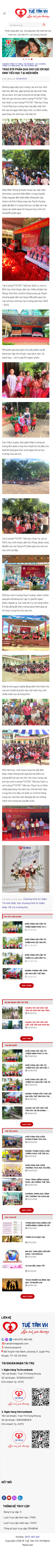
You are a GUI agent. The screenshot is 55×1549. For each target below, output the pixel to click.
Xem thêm (26, 985)
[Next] (50, 49)
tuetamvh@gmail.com (16, 1343)
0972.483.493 (32, 1536)
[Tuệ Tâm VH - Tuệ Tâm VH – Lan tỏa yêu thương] (32, 13)
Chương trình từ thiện (12, 64)
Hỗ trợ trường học (29, 66)
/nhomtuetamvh (12, 1347)
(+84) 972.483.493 (22, 1339)
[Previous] (4, 49)
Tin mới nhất (28, 64)
